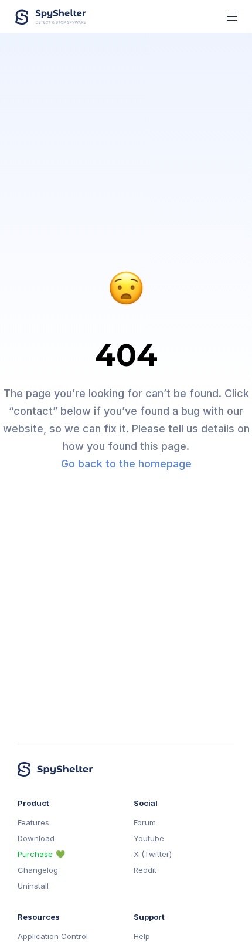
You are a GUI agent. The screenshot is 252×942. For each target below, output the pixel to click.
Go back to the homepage (126, 464)
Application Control (53, 936)
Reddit (145, 870)
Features (33, 822)
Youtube (149, 838)
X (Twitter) (153, 854)
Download (36, 838)
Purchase (35, 854)
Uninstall (33, 886)
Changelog (38, 870)
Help (142, 936)
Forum (145, 822)
